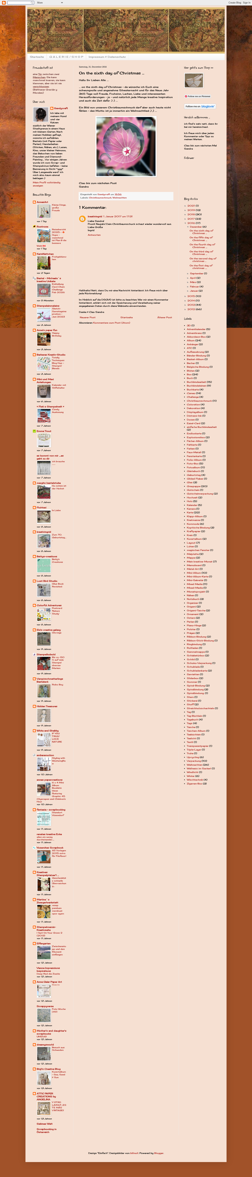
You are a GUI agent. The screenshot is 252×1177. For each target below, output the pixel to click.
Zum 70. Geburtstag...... (59, 537)
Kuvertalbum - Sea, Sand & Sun (59, 1075)
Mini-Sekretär (195, 580)
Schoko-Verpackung (199, 663)
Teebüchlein (194, 734)
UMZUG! (42, 1036)
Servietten (193, 674)
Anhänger (192, 344)
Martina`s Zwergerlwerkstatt (47, 901)
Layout (191, 542)
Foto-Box (193, 463)
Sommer (192, 682)
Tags (189, 723)
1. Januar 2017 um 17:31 (118, 216)
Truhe (190, 753)
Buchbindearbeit (196, 382)
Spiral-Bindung (196, 685)
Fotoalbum (193, 467)
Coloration (193, 404)
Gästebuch (193, 471)
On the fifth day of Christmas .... (201, 238)
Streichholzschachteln (200, 708)
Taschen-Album (196, 730)
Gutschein (193, 490)
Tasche (191, 727)
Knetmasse (193, 520)
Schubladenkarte (197, 670)
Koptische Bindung (198, 527)
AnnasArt (42, 202)
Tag (189, 712)
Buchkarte (193, 389)
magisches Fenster (198, 550)
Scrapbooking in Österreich (46, 1130)
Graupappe (193, 486)
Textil (190, 742)
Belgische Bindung (198, 366)
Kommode (193, 524)
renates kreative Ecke (49, 834)
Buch (190, 378)
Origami (191, 606)
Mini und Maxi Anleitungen (45, 381)
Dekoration (193, 408)
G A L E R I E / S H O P (66, 56)
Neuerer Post (88, 317)
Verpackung (194, 761)
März (193, 282)
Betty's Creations (57, 560)
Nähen (190, 595)
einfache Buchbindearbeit (202, 427)
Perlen (190, 621)
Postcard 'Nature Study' (57, 611)
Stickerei (192, 700)
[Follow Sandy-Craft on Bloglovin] (200, 108)
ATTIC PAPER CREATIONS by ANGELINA (46, 1096)
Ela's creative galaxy (49, 629)
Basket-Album (195, 359)
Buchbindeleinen (196, 385)
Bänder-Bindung (196, 355)
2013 (191, 304)
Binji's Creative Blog (49, 1069)
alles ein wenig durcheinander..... (45, 838)
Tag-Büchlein (194, 715)
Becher (191, 363)
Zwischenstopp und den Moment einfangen (59, 950)
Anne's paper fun (47, 330)
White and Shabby (48, 730)
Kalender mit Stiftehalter (59, 386)
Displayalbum (195, 412)
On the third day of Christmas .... (201, 252)
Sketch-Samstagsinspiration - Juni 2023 (59, 312)
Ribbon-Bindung (196, 636)
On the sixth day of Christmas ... (201, 232)
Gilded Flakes (195, 478)
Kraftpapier (193, 531)
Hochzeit (192, 497)
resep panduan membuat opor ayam (58, 909)
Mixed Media (194, 584)
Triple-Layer (194, 749)
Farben (191, 448)
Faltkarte (192, 444)
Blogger (158, 1153)
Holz (189, 501)
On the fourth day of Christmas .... (202, 245)
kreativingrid (95, 216)
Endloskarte (194, 433)
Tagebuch (192, 719)
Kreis (190, 535)
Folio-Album (194, 459)
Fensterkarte (194, 456)
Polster (191, 629)
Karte (190, 512)
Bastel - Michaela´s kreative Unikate (49, 280)
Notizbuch (193, 599)
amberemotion (45, 755)
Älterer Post (164, 317)
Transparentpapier (197, 746)
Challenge (193, 397)
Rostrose (42, 226)
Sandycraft (61, 108)
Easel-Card (193, 423)
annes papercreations (50, 779)
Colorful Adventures (49, 605)
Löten (190, 546)
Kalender (192, 505)
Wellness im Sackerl (199, 768)
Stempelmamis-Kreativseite (46, 928)
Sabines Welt (45, 1123)
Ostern (191, 617)
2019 (191, 210)
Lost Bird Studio (47, 581)
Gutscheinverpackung (200, 493)
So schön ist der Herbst (59, 487)
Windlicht (192, 772)
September (197, 273)
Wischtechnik (195, 779)
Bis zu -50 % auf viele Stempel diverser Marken (58, 662)
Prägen (191, 633)
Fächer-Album (195, 441)
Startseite (37, 56)
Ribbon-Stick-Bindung (200, 640)
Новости (56, 984)
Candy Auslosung (57, 410)
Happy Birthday (56, 334)
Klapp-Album (195, 516)
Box (189, 374)
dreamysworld (45, 1044)
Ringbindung (194, 644)
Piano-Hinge (194, 625)
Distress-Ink (194, 415)
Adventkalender (196, 329)
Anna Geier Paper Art (49, 981)
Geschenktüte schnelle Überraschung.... (59, 882)
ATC (189, 348)
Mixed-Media (195, 587)
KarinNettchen (45, 253)
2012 (191, 309)
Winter (191, 776)
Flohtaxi (41, 507)
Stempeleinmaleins (48, 305)
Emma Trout (44, 431)
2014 (191, 300)
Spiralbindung (195, 689)
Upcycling (193, 757)
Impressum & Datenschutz (107, 56)
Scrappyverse (45, 1006)
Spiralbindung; (195, 693)
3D (189, 325)
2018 (191, 214)
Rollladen (192, 648)
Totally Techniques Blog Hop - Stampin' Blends (58, 363)
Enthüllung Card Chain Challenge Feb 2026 (58, 288)
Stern (190, 697)
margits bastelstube (49, 483)
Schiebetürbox (195, 655)
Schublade (193, 666)
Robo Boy (57, 684)
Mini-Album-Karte (197, 576)
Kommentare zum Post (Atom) (111, 322)
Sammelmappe (196, 651)
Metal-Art (193, 569)
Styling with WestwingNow (59, 761)
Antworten (94, 234)
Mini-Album (194, 572)
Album (191, 340)
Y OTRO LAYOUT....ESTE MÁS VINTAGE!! (59, 1106)
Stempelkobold (46, 654)
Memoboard (194, 565)
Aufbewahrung (195, 351)
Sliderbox (193, 678)
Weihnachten (120, 197)
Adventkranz (194, 333)
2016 (191, 223)
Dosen (191, 419)
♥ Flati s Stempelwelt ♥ (50, 406)
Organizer (192, 603)
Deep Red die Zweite (48, 973)
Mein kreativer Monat (199, 561)
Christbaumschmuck (100, 197)
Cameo (191, 393)
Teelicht (191, 738)
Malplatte (193, 554)
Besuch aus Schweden (58, 1048)
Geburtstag (194, 475)
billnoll (134, 1153)
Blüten (191, 370)
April (193, 277)
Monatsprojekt (196, 591)
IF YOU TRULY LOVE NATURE (57, 737)
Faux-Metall (194, 452)
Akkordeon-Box (196, 336)
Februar (195, 286)
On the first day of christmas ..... (201, 266)
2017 (191, 218)
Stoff (190, 704)
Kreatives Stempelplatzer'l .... (48, 874)
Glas (190, 482)
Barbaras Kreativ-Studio (51, 354)
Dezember (196, 226)
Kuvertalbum (194, 538)
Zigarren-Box (194, 783)
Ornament (193, 614)
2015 (191, 296)
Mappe (191, 557)
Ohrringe (56, 632)
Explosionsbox (196, 437)
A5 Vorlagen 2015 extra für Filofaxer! (59, 853)
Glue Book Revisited (57, 585)
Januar (194, 290)
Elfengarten (44, 943)
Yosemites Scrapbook (50, 847)
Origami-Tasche (196, 610)
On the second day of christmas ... (203, 259)
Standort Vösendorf (58, 814)
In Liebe (56, 510)
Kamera (191, 508)
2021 (191, 205)
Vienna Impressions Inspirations (48, 969)
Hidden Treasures (47, 706)
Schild (191, 659)
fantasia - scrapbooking (51, 809)
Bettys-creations (47, 556)
